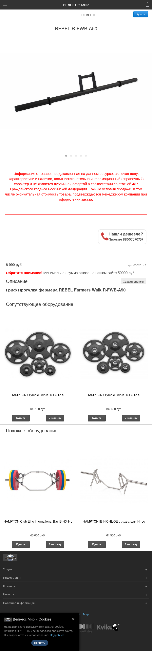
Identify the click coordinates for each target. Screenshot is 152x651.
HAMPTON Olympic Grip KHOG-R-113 (38, 395)
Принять (39, 642)
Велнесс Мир (80, 614)
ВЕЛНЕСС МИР (76, 4)
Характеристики (133, 281)
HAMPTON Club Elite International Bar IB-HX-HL (38, 521)
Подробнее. (57, 635)
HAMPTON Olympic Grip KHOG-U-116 (114, 395)
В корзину (55, 417)
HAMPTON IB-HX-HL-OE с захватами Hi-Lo (114, 521)
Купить (141, 14)
